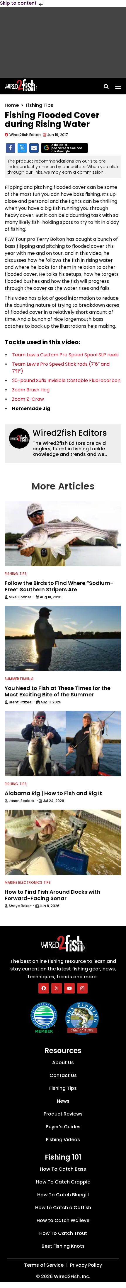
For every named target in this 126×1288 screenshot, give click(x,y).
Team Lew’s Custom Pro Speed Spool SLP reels (65, 354)
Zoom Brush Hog (31, 389)
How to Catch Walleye (63, 1220)
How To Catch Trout (63, 1233)
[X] (56, 988)
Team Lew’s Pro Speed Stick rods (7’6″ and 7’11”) (61, 367)
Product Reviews (63, 1114)
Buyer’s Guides (63, 1126)
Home (12, 105)
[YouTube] (69, 988)
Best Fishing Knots (63, 1246)
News (63, 1101)
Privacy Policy (86, 1265)
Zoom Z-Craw (28, 399)
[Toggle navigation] (118, 84)
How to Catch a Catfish (63, 1207)
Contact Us (63, 1075)
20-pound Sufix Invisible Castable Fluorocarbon (66, 380)
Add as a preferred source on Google (66, 148)
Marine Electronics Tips (28, 882)
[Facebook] (43, 988)
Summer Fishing (19, 678)
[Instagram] (82, 988)
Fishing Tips (39, 105)
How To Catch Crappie (63, 1182)
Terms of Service (44, 1265)
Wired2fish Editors (70, 433)
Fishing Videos (63, 1139)
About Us (63, 1062)
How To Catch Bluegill (63, 1194)
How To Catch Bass (63, 1169)
